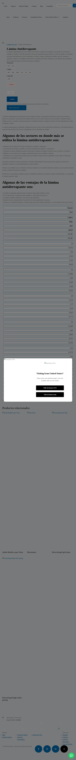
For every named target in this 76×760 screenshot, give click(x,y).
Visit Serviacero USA (50, 388)
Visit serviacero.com (50, 394)
